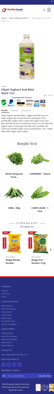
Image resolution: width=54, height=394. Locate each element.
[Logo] (12, 12)
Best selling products (19, 18)
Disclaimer (26, 110)
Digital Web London (16, 390)
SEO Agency (22, 387)
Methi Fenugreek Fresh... (14, 175)
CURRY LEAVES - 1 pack (39, 210)
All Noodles (10, 257)
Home (3, 18)
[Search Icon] (44, 10)
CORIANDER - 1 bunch (39, 173)
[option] (14, 248)
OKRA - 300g (14, 208)
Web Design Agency (9, 387)
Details (4, 110)
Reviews (14, 110)
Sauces (4, 86)
